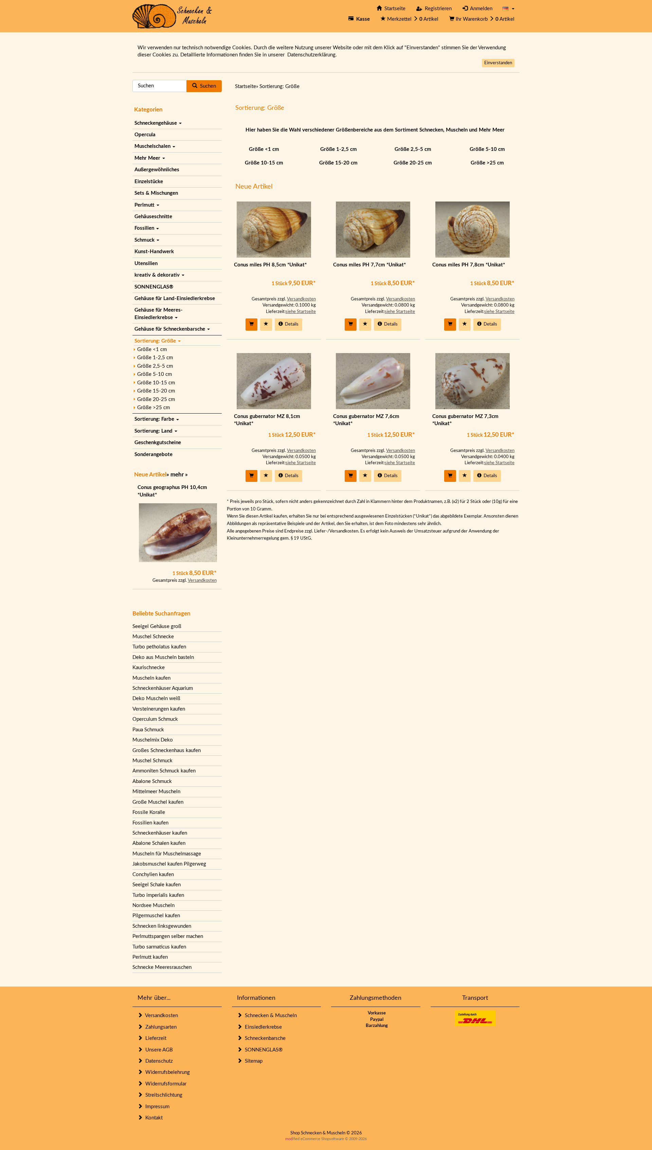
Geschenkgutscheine (157, 442)
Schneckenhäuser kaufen (159, 833)
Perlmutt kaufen (150, 957)
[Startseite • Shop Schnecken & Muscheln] (172, 15)
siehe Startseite (301, 312)
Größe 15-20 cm (156, 391)
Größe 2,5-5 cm (155, 366)
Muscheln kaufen (151, 678)
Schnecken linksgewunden (161, 926)
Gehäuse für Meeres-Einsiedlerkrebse (158, 314)
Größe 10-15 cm (156, 382)
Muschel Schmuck (152, 760)
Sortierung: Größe (155, 341)
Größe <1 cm (152, 349)
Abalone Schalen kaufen (158, 843)
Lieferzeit (154, 1038)
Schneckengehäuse (156, 123)
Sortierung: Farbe (155, 419)
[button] (508, 8)
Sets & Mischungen (156, 193)
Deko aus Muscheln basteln (163, 657)
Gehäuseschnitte (153, 216)
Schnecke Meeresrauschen (162, 967)
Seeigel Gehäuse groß (156, 626)
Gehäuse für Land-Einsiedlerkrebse (174, 298)
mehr (177, 474)
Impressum (156, 1106)
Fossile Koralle (148, 812)
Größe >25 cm (153, 407)
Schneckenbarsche (264, 1038)
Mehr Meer (148, 158)
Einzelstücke (148, 181)
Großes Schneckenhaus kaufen (166, 750)
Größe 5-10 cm (154, 374)
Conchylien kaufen (153, 874)
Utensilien (146, 263)
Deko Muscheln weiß (156, 698)
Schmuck (145, 240)
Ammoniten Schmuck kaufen (164, 770)
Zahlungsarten (160, 1027)
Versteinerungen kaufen (158, 709)
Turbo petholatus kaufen (159, 646)
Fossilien (145, 228)
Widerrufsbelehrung (166, 1072)
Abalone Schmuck (152, 781)
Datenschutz (158, 1061)
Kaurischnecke (148, 667)
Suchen (206, 86)
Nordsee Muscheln (153, 905)
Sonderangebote (153, 454)
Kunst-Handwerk (154, 251)
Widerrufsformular (164, 1083)
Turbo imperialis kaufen (158, 895)
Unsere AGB (158, 1049)
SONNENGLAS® (153, 287)
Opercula (145, 134)
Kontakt (153, 1117)
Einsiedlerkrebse (262, 1027)
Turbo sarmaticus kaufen (159, 946)
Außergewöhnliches (156, 169)
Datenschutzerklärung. (312, 54)
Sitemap (252, 1061)
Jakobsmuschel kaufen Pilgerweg (169, 864)
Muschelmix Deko (152, 740)
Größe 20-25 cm (156, 399)
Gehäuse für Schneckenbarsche (170, 329)
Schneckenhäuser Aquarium (162, 688)
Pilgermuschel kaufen (156, 915)
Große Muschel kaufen (157, 802)
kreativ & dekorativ (157, 275)
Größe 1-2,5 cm (155, 357)
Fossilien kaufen (150, 822)
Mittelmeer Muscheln (156, 791)
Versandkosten (202, 580)
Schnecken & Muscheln (269, 1015)
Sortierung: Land (154, 431)
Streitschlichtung (162, 1095)
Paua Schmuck (148, 729)
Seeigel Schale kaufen (156, 884)
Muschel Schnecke (153, 636)
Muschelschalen (153, 146)
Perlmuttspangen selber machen (167, 936)
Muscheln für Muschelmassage (166, 853)
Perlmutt (145, 205)
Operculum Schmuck (155, 719)
